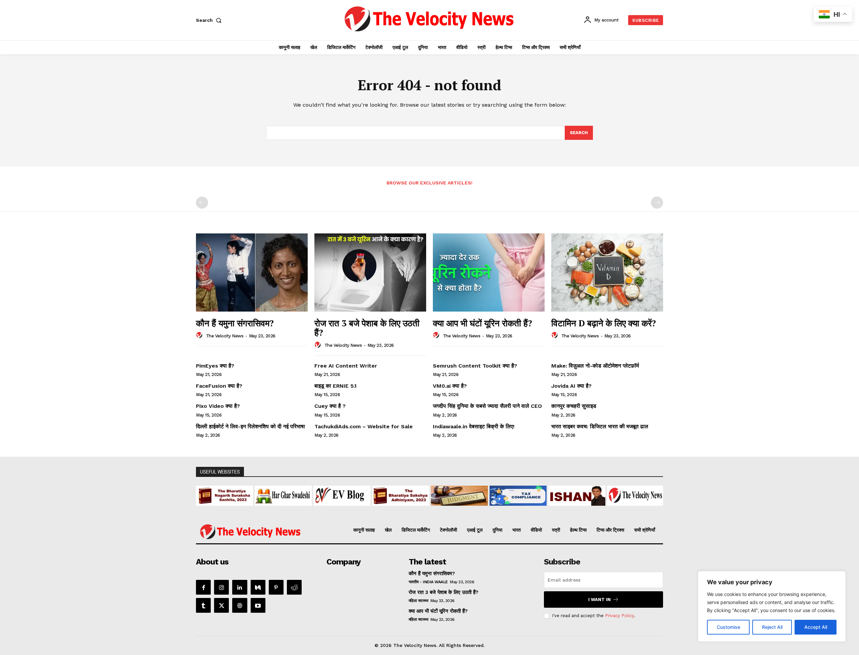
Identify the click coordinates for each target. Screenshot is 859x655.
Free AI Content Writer (346, 366)
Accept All (815, 627)
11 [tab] (456, 509)
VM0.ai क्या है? (450, 386)
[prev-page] (202, 203)
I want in (599, 599)
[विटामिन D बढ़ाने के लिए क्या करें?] (607, 272)
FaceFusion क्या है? (219, 386)
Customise (728, 627)
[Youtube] (258, 605)
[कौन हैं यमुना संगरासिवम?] (252, 272)
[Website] (239, 605)
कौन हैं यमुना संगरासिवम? (235, 323)
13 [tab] (472, 509)
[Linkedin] (239, 587)
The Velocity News (225, 335)
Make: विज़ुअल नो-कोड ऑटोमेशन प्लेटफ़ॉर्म (595, 366)
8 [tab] (433, 509)
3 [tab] (395, 509)
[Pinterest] (276, 587)
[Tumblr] (203, 605)
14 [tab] (480, 509)
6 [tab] (418, 509)
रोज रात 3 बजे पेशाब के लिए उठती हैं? (366, 327)
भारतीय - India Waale (428, 582)
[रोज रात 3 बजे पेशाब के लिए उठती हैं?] (370, 272)
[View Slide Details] (224, 496)
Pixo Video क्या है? (218, 406)
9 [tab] (441, 509)
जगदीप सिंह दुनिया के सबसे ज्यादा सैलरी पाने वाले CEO (487, 406)
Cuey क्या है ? (330, 406)
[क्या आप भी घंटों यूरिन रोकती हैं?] (489, 272)
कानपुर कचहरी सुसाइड (573, 406)
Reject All (772, 627)
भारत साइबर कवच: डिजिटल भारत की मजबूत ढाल (599, 426)
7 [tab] (425, 509)
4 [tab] (402, 509)
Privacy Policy (619, 615)
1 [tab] (379, 509)
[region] (772, 606)
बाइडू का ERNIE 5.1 (335, 386)
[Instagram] (221, 587)
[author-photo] (200, 335)
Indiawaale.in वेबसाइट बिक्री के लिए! (474, 426)
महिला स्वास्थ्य (418, 600)
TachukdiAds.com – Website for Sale (363, 426)
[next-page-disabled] (657, 203)
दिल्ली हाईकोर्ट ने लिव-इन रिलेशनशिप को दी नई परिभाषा (250, 426)
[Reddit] (294, 587)
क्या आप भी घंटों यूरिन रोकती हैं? (482, 323)
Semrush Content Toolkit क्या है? (475, 366)
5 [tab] (410, 509)
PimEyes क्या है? (215, 366)
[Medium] (258, 587)
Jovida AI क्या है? (571, 386)
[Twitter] (221, 605)
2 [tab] (387, 509)
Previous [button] (204, 494)
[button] (210, 20)
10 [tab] (449, 509)
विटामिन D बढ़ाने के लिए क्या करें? (603, 323)
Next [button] (655, 494)
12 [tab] (464, 509)
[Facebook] (203, 587)
